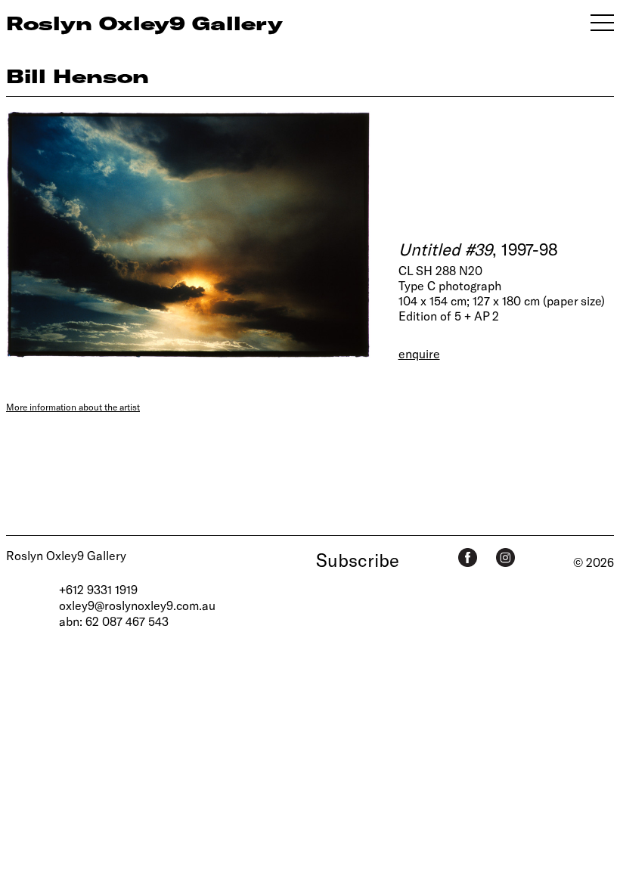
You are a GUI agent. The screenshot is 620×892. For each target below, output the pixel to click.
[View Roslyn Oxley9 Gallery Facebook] (467, 557)
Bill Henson (77, 75)
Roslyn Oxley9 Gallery (66, 555)
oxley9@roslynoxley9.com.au (137, 605)
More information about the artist (73, 406)
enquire (419, 353)
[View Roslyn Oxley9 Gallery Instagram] (505, 557)
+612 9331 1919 (98, 589)
